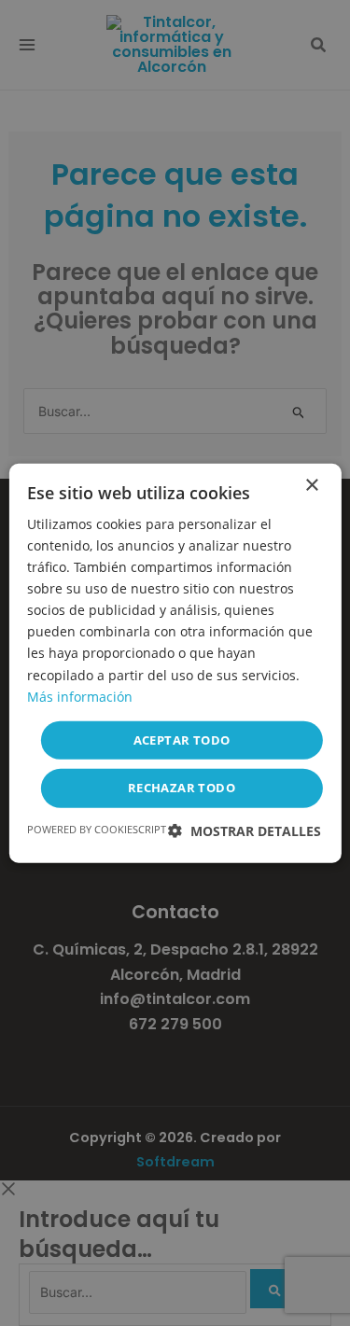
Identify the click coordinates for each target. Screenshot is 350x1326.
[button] (244, 831)
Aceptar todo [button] (182, 740)
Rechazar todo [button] (181, 787)
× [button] (311, 485)
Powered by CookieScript (96, 829)
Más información (80, 696)
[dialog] (175, 663)
